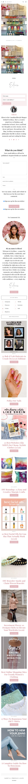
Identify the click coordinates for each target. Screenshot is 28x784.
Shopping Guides (14, 622)
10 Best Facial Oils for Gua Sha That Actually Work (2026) (14, 536)
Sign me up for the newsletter (14, 201)
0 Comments (19, 40)
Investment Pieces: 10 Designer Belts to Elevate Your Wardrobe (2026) (14, 627)
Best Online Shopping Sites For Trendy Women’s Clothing (14, 674)
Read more (14, 361)
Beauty (14, 353)
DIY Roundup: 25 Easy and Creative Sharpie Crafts (14, 490)
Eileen (14, 114)
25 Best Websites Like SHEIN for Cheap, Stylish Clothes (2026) (14, 445)
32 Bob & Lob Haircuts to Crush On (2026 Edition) (14, 357)
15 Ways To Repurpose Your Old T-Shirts (14, 720)
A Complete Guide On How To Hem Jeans (14, 764)
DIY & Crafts (14, 487)
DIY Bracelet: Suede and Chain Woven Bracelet (14, 582)
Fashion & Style (14, 440)
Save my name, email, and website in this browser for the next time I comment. (14, 194)
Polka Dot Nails (14, 400)
